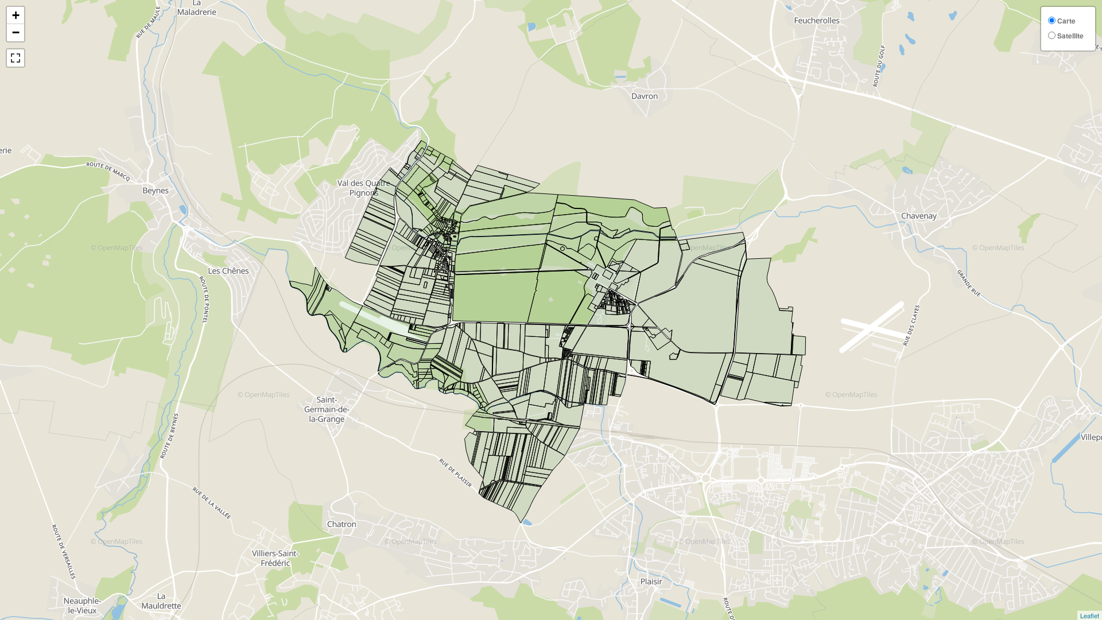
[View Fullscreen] (15, 58)
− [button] (16, 32)
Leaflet (1089, 615)
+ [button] (16, 15)
